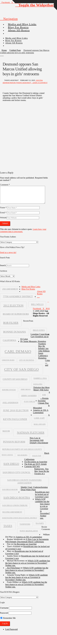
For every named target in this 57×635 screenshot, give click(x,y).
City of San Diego (21, 369)
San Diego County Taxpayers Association (24, 481)
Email (3, 212)
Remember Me (9, 618)
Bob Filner (10, 322)
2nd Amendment (10, 289)
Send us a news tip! (8, 252)
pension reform (14, 441)
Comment (5, 185)
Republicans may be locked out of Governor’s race (42, 494)
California (9, 340)
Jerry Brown (26, 389)
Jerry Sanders (29, 396)
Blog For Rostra (28, 289)
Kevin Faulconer (15, 419)
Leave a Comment (39, 83)
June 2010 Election (15, 410)
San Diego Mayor (10, 489)
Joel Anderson (10, 402)
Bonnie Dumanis (14, 331)
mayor (6, 431)
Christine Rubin (8, 360)
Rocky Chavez (7, 455)
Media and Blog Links (30, 287)
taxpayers (25, 524)
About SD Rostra (41, 292)
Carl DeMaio (18, 351)
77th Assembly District (18, 296)
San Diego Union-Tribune (15, 505)
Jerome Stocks (9, 390)
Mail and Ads (39, 424)
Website (3, 217)
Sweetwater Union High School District (19, 518)
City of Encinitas (26, 360)
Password (4, 613)
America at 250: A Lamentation (40, 411)
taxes (7, 525)
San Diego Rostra (16, 497)
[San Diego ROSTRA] (10, 32)
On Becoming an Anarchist (35, 462)
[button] (9, 18)
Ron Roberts (22, 455)
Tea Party (40, 523)
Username (4, 608)
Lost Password (11, 629)
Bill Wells (37, 304)
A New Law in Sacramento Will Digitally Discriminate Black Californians (37, 437)
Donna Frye (37, 384)
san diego (11, 463)
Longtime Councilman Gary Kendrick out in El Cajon (34, 336)
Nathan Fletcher (30, 432)
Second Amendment (12, 512)
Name (3, 207)
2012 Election (13, 305)
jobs (44, 395)
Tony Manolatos (29, 531)
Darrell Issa (40, 378)
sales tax (36, 456)
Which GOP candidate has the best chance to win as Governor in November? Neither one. (42, 508)
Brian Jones (39, 330)
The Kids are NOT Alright (35, 464)
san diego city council (16, 472)
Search (3, 265)
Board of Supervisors (16, 314)
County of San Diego (15, 379)
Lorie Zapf (39, 418)
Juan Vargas (29, 401)
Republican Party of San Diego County (22, 449)
